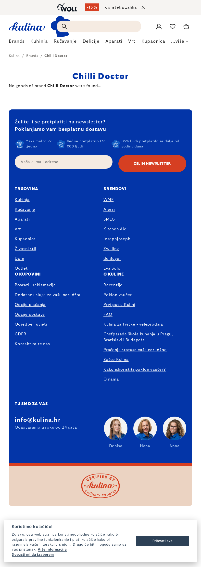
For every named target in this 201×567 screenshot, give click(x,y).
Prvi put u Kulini (119, 305)
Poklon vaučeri (118, 295)
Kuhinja (22, 200)
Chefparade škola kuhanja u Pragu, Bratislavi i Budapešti (138, 337)
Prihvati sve (162, 541)
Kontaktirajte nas (32, 344)
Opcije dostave (30, 314)
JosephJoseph (116, 239)
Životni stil (25, 249)
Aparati (22, 219)
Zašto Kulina (116, 360)
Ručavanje (25, 209)
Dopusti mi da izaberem (33, 554)
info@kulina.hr (38, 420)
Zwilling (111, 249)
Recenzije (113, 285)
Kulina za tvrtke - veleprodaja (133, 324)
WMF (108, 200)
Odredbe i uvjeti (31, 324)
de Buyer (112, 259)
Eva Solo (111, 268)
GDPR (20, 334)
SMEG (109, 219)
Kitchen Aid (115, 229)
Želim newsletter (152, 163)
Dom (19, 259)
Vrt (18, 229)
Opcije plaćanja (30, 305)
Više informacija (52, 549)
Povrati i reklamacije (35, 285)
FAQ (107, 314)
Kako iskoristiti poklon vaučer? (134, 369)
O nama (111, 379)
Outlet (21, 268)
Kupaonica (25, 239)
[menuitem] (17, 42)
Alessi (109, 209)
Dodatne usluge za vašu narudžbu (48, 295)
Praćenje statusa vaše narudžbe (135, 350)
